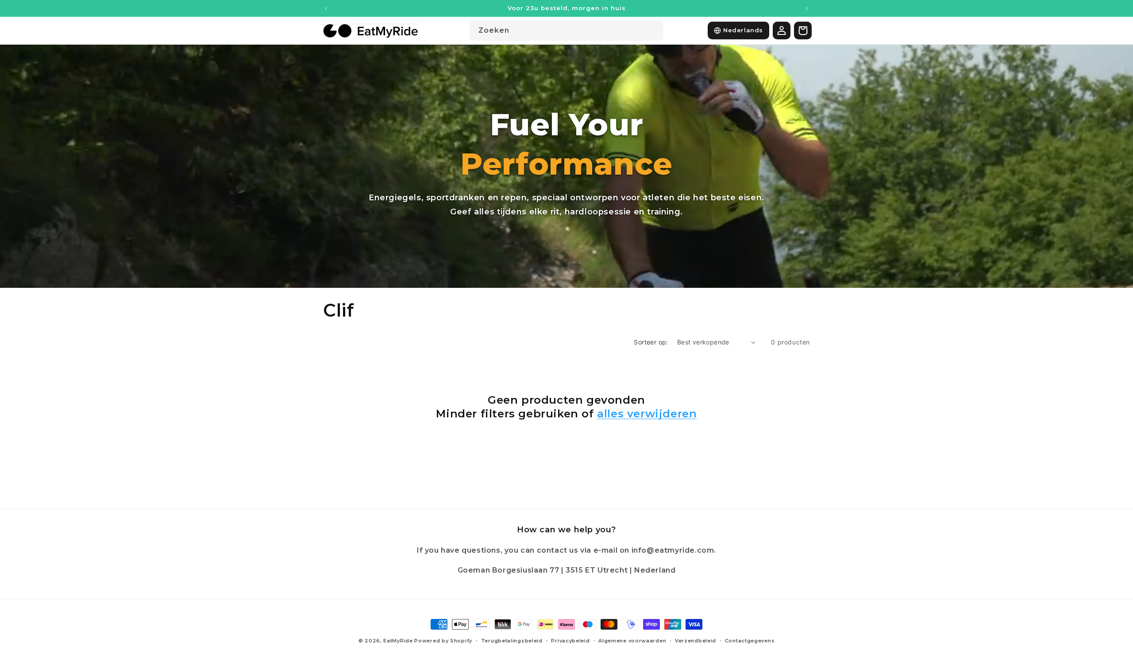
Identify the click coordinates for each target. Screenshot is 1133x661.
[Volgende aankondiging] (807, 8)
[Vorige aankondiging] (326, 8)
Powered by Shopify (443, 641)
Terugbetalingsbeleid (512, 640)
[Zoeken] (653, 30)
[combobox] (566, 31)
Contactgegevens (750, 640)
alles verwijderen (647, 413)
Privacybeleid (570, 640)
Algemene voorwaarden (632, 640)
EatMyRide (397, 641)
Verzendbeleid (695, 640)
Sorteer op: (651, 342)
